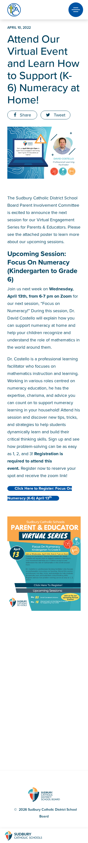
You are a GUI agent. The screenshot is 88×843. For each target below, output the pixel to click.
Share (25, 115)
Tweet (59, 115)
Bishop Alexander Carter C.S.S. (22, 10)
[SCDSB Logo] (28, 836)
